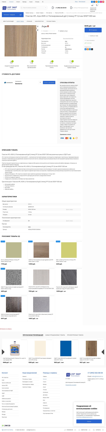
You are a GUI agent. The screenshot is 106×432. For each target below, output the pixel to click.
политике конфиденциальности (84, 417)
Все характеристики (68, 38)
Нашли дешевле (90, 40)
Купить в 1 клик (94, 35)
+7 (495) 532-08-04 (19, 430)
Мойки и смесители (6, 401)
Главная (4, 1)
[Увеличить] (21, 40)
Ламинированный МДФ (7, 390)
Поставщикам (46, 408)
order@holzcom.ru (97, 376)
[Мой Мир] (90, 49)
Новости (45, 402)
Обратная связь (8, 430)
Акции (30, 1)
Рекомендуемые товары (28, 384)
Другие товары (69, 209)
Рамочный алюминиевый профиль (10, 406)
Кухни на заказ (5, 388)
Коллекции (45, 392)
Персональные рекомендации (33, 335)
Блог (44, 400)
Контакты (45, 405)
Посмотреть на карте (71, 385)
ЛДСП (3, 393)
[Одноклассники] (88, 49)
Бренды (25, 1)
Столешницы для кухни (7, 409)
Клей (3, 380)
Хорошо (89, 421)
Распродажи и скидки (27, 381)
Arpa (66, 41)
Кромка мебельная (6, 382)
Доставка (45, 395)
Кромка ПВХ (5, 385)
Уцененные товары (26, 387)
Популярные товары (27, 379)
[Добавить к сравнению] (37, 30)
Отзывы (37, 1)
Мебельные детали (6, 398)
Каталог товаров (9, 14)
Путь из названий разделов (8, 403)
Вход (76, 1)
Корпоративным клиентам (49, 410)
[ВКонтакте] (85, 49)
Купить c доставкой (49, 82)
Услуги (18, 1)
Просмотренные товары (75, 335)
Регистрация (82, 1)
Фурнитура (4, 417)
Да (65, 47)
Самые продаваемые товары (55, 335)
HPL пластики (5, 377)
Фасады (4, 414)
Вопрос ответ (46, 397)
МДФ (3, 396)
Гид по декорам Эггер (48, 413)
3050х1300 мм (68, 49)
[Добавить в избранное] (37, 26)
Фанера (3, 411)
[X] (92, 49)
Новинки (24, 376)
